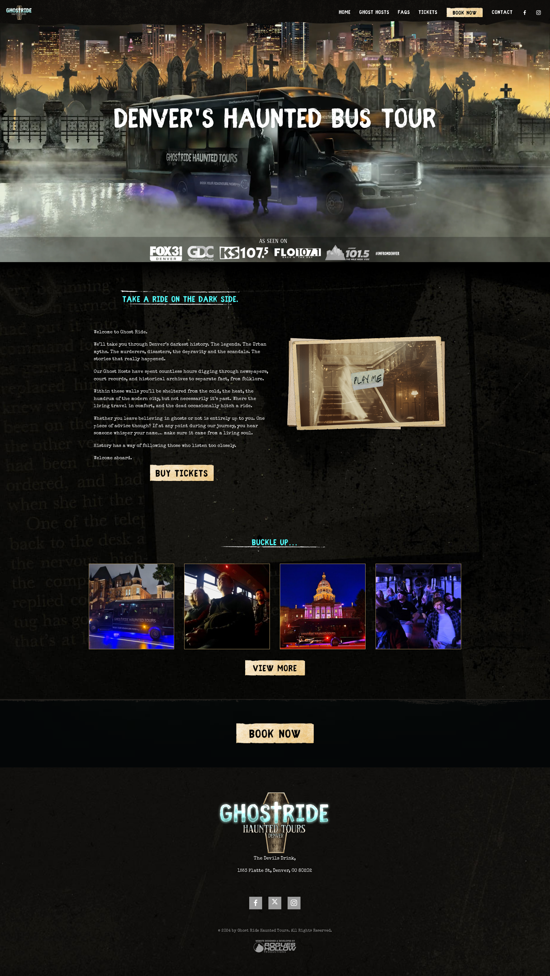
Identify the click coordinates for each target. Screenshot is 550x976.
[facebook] (525, 12)
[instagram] (538, 12)
